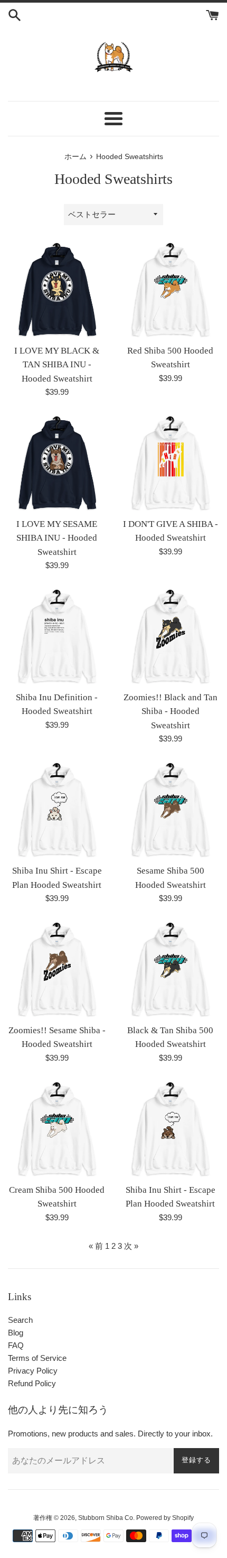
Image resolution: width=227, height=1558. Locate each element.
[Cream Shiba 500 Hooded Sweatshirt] (57, 1129)
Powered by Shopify (165, 1518)
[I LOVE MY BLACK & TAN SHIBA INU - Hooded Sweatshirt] (57, 290)
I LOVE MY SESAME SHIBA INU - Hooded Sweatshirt (56, 538)
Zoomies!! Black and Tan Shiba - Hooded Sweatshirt (170, 711)
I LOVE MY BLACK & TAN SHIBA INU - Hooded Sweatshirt (56, 365)
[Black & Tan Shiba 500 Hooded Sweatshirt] (170, 969)
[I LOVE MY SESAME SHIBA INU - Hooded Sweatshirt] (57, 463)
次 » (131, 1245)
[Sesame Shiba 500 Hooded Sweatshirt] (170, 810)
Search (20, 1319)
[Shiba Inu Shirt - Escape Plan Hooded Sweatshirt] (57, 810)
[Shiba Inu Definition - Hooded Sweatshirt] (57, 636)
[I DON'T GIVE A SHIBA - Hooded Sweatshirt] (170, 463)
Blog (15, 1332)
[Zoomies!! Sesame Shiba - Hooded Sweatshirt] (57, 969)
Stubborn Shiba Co (105, 1518)
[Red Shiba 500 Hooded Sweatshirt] (170, 290)
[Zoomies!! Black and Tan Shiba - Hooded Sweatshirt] (170, 636)
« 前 (96, 1245)
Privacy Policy (33, 1370)
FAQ (16, 1345)
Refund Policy (32, 1383)
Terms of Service (37, 1357)
